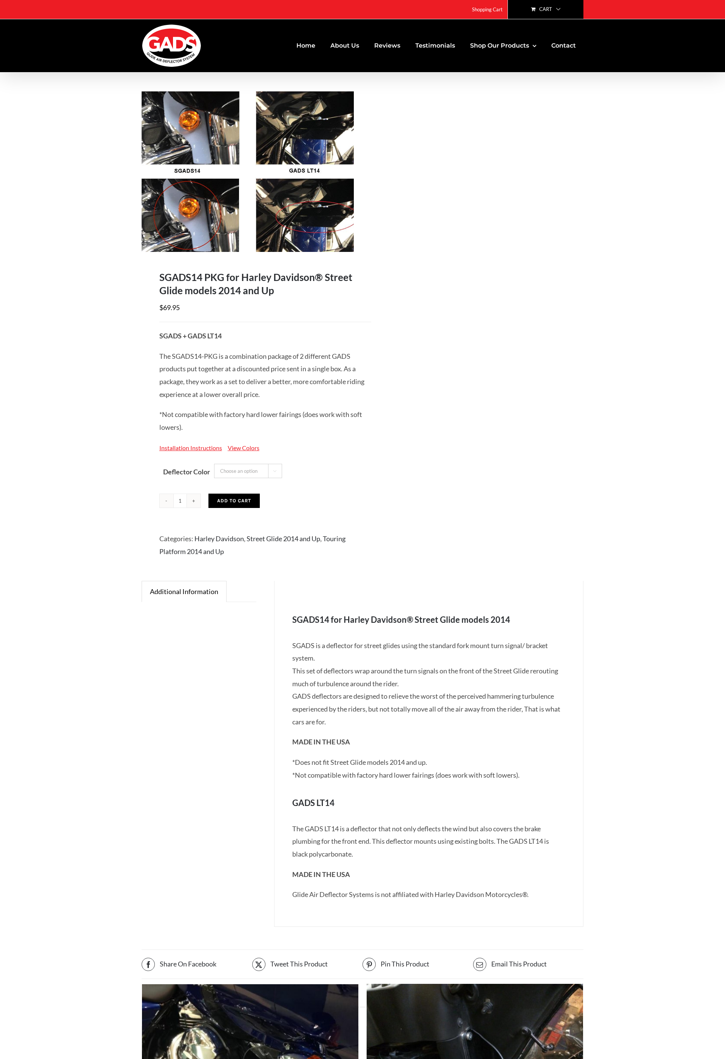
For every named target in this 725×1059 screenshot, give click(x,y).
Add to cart (234, 500)
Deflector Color (186, 472)
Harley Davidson (219, 538)
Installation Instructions (190, 447)
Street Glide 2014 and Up (283, 538)
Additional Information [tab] (184, 591)
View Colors (243, 447)
